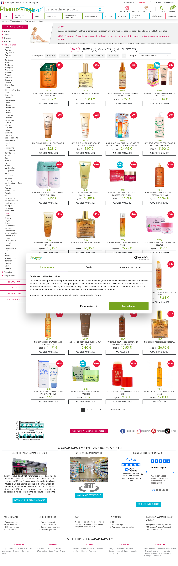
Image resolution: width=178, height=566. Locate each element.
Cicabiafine (9, 85)
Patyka (8, 218)
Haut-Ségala (10, 140)
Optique (109, 16)
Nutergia (147, 556)
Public (77, 56)
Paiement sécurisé (48, 522)
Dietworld (9, 105)
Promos (172, 16)
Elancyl (111, 553)
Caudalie (8, 80)
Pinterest (161, 431)
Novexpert (9, 208)
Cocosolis (9, 95)
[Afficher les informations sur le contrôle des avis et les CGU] (142, 474)
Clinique (8, 92)
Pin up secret (10, 226)
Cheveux (7, 38)
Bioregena (9, 67)
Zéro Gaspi (156, 2)
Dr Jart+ (8, 110)
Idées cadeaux (14, 299)
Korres (7, 163)
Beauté (6, 16)
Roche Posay (10, 231)
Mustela (76, 551)
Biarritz (8, 62)
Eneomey (16, 551)
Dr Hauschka (10, 108)
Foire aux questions (48, 529)
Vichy (7, 266)
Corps (6, 34)
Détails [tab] (89, 267)
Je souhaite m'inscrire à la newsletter (89, 431)
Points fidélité (10, 529)
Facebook (130, 431)
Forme (63, 56)
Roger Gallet (10, 236)
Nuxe (7, 213)
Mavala (8, 188)
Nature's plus (164, 553)
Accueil (4, 21)
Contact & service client (50, 527)
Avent (83, 549)
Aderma (8, 47)
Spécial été (143, 2)
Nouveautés (129, 2)
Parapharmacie (92, 16)
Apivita (8, 50)
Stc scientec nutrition (124, 549)
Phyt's (62, 551)
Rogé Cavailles (11, 233)
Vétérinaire (157, 16)
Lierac (7, 185)
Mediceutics (10, 190)
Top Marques (30, 21)
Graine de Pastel (11, 138)
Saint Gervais (10, 241)
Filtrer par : (37, 55)
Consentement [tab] (47, 267)
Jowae (7, 158)
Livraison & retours (48, 524)
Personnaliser (87, 306)
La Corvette (10, 168)
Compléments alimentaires (71, 16)
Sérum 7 (8, 246)
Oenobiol (112, 551)
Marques (168, 2)
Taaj (6, 253)
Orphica (8, 215)
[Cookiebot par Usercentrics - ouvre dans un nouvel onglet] (136, 258)
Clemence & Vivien (12, 90)
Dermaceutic (10, 100)
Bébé (37, 16)
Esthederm (9, 120)
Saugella (8, 243)
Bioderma (9, 65)
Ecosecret (9, 115)
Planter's (8, 228)
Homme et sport (136, 16)
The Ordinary (10, 258)
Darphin (8, 97)
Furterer (8, 128)
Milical (120, 551)
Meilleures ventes (126, 49)
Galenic (8, 130)
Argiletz (8, 55)
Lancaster (9, 175)
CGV (113, 522)
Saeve (7, 238)
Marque (112, 56)
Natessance (10, 198)
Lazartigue (9, 180)
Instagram (146, 431)
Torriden (8, 261)
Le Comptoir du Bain (13, 183)
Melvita (8, 193)
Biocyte (111, 549)
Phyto (7, 223)
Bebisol (100, 549)
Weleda (8, 268)
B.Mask (8, 75)
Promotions (15, 282)
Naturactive (171, 549)
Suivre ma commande (13, 524)
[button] (161, 9)
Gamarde (9, 133)
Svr (6, 251)
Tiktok (173, 431)
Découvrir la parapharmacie (29, 500)
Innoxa (8, 143)
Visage (7, 31)
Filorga (8, 125)
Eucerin (8, 123)
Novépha (9, 205)
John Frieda (10, 153)
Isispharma (9, 148)
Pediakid (92, 551)
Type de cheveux (94, 56)
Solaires (7, 41)
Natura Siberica (11, 200)
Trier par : (133, 55)
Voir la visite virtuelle (89, 495)
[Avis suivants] (174, 472)
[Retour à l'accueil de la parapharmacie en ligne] (22, 9)
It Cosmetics (10, 150)
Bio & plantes (53, 16)
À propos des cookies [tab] (130, 267)
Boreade (8, 77)
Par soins (8, 272)
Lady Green (9, 170)
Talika (7, 256)
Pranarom (157, 556)
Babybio (90, 549)
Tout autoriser (129, 306)
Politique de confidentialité (123, 527)
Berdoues (9, 60)
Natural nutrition (152, 551)
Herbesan (161, 549)
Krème (7, 165)
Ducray (8, 113)
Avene (7, 57)
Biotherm (8, 72)
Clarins (8, 87)
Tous (74, 49)
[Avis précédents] (146, 472)
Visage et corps (19, 16)
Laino (7, 173)
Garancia (9, 135)
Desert (7, 103)
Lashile (134, 551)
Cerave (8, 82)
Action (50, 56)
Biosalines (9, 70)
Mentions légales (119, 524)
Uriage (8, 263)
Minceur (122, 16)
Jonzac (8, 155)
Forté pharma (149, 549)
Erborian (8, 118)
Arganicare (9, 52)
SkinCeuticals (10, 248)
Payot (7, 220)
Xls (117, 553)
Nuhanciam (9, 210)
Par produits (9, 275)
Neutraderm (10, 203)
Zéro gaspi (14, 287)
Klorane (8, 160)
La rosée (8, 178)
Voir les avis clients (148, 504)
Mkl (6, 195)
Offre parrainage (12, 527)
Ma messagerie (11, 522)
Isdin (7, 145)
